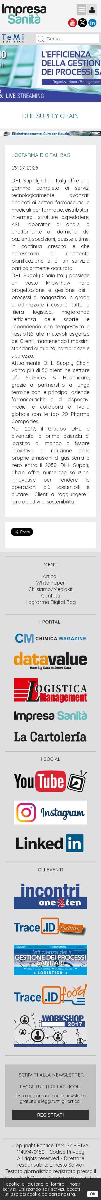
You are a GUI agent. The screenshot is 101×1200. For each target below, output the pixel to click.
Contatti (50, 595)
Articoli (50, 576)
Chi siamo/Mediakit (50, 589)
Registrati (50, 1115)
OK (92, 1193)
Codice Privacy (66, 1152)
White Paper (50, 583)
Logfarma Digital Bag (41, 155)
